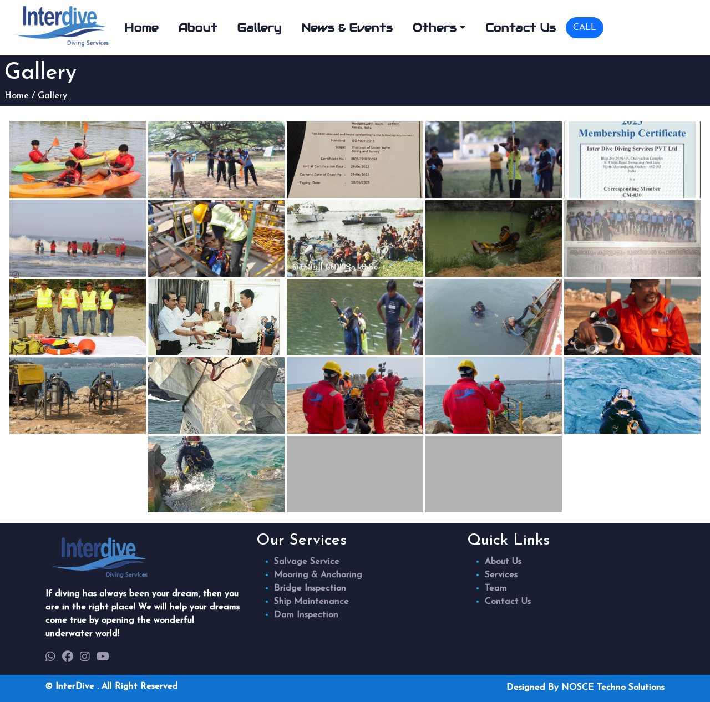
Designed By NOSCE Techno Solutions (585, 687)
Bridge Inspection (310, 588)
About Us (503, 561)
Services (501, 575)
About (198, 28)
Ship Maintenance (311, 601)
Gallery (259, 28)
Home (142, 28)
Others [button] (435, 28)
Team (496, 588)
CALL (584, 27)
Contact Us (521, 28)
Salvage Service (306, 561)
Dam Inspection (306, 615)
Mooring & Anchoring (318, 575)
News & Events (347, 28)
